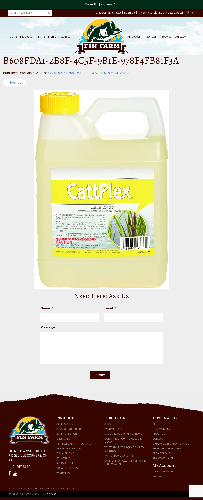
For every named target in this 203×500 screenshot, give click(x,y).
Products (26, 37)
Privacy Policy (162, 453)
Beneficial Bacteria (68, 433)
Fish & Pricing (47, 37)
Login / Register (163, 471)
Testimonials (161, 429)
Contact (180, 37)
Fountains (63, 458)
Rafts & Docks (65, 463)
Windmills (63, 473)
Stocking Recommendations (123, 433)
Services (65, 37)
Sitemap (51, 494)
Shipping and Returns (167, 448)
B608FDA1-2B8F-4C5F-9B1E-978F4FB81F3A (98, 73)
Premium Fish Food (68, 448)
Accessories (64, 424)
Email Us (91, 4)
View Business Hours (108, 12)
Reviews (151, 37)
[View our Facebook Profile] (10, 473)
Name (47, 308)
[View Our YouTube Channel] (15, 473)
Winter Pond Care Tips (119, 455)
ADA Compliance (163, 458)
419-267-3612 (109, 4)
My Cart (158, 476)
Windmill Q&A (113, 429)
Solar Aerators (67, 468)
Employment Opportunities (171, 443)
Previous (14, 82)
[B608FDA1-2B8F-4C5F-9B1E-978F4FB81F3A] (101, 189)
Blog (156, 424)
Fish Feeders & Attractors (73, 443)
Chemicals (63, 438)
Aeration (110, 424)
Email (110, 308)
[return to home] (101, 36)
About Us (165, 37)
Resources (134, 37)
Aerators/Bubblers (69, 429)
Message (47, 327)
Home (13, 37)
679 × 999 (55, 73)
